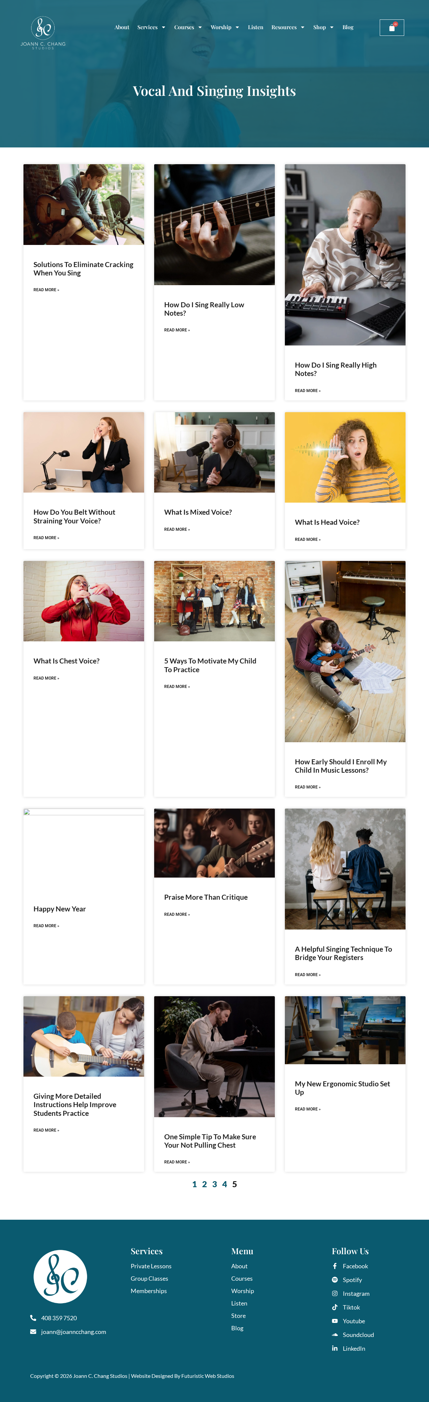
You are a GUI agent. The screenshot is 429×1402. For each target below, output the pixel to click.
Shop (319, 26)
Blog (348, 26)
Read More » (46, 290)
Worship (221, 26)
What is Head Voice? (327, 522)
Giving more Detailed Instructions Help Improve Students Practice (75, 1104)
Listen (255, 26)
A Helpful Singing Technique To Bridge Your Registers (343, 953)
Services (147, 26)
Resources (284, 26)
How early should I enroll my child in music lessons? (341, 765)
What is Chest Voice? (67, 660)
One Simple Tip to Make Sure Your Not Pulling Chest (210, 1140)
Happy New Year (60, 908)
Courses (184, 26)
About (122, 26)
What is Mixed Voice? (198, 512)
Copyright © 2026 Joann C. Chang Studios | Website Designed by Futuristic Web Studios (132, 1376)
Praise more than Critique (206, 897)
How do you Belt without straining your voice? (74, 516)
